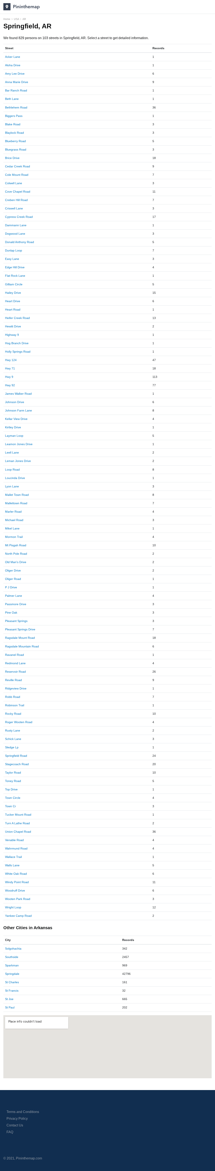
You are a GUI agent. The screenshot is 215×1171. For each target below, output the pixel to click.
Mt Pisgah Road (15, 545)
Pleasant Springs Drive (20, 629)
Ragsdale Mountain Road (22, 646)
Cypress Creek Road (19, 216)
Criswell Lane (14, 208)
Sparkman (12, 965)
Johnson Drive (14, 402)
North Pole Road (16, 553)
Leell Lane (12, 452)
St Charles (12, 982)
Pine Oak (11, 612)
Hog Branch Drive (17, 343)
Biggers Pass (13, 116)
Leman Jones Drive (18, 461)
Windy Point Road (17, 882)
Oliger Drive (13, 570)
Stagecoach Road (17, 764)
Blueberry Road (15, 141)
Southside (11, 957)
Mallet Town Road (17, 494)
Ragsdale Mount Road (20, 637)
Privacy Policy (17, 1118)
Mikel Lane (12, 528)
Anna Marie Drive (16, 82)
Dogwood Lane (15, 233)
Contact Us (15, 1125)
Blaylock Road (14, 132)
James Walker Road (18, 393)
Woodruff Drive (15, 890)
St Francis (11, 990)
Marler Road (13, 511)
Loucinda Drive (15, 478)
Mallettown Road (16, 503)
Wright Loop (13, 907)
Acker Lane (12, 56)
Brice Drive (12, 158)
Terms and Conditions (23, 1112)
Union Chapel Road (18, 831)
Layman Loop (14, 435)
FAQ (10, 1132)
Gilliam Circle (13, 284)
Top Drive (11, 789)
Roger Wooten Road (18, 722)
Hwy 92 (10, 385)
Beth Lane (12, 99)
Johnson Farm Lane (18, 410)
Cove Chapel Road (17, 191)
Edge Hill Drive (15, 267)
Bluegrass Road (15, 149)
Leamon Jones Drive (19, 444)
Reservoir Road (15, 671)
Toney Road (13, 781)
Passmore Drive (15, 604)
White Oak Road (16, 873)
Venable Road (14, 840)
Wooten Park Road (17, 899)
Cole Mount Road (16, 174)
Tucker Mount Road (18, 814)
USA (16, 19)
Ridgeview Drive (15, 688)
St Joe (9, 999)
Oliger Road (13, 579)
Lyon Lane (12, 486)
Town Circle (12, 797)
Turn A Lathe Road (17, 823)
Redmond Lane (15, 663)
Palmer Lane (13, 595)
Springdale (12, 973)
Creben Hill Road (16, 200)
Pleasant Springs (16, 621)
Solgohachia (13, 948)
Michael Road (14, 520)
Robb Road (12, 697)
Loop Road (12, 469)
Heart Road (12, 309)
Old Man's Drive (15, 562)
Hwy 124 (11, 360)
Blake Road (12, 124)
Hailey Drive (13, 292)
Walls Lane (12, 865)
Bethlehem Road (16, 107)
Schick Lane (13, 739)
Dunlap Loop (13, 250)
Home (6, 19)
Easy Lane (12, 259)
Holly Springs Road (17, 351)
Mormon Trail (14, 537)
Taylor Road (13, 772)
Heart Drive (12, 301)
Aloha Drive (12, 65)
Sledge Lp (11, 747)
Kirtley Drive (13, 427)
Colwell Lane (13, 183)
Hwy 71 (10, 368)
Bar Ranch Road (16, 90)
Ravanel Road (14, 654)
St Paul (9, 1007)
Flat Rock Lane (15, 275)
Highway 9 (12, 334)
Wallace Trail (13, 857)
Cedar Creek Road (17, 166)
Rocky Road (13, 713)
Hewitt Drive (13, 326)
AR (24, 19)
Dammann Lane (15, 225)
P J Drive (11, 587)
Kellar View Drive (16, 419)
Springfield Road (16, 755)
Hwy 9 (9, 376)
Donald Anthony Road (19, 242)
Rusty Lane (12, 730)
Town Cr (10, 806)
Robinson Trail (14, 705)
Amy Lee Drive (15, 73)
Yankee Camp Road (18, 915)
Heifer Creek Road (17, 318)
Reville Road (13, 680)
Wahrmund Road (16, 848)
